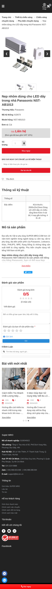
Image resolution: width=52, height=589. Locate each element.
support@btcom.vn (15, 474)
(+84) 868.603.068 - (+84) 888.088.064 (22, 470)
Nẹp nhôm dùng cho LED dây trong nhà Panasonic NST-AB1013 (24, 24)
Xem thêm (26, 266)
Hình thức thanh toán (10, 504)
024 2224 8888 (11, 466)
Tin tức (4, 492)
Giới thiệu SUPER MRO (11, 486)
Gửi (26, 341)
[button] (3, 6)
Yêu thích (9, 179)
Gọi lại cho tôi (26, 170)
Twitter (29, 272)
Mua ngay (26, 151)
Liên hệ (4, 489)
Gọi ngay (27, 587)
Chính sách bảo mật (9, 513)
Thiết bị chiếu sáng (23, 17)
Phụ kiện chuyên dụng (28, 21)
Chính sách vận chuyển (11, 507)
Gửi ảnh (9, 337)
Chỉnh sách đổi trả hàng (11, 510)
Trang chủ (6, 17)
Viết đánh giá (9, 307)
